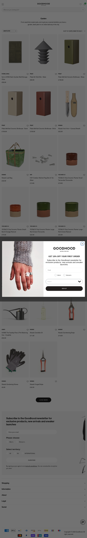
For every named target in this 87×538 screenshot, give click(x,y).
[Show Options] (79, 281)
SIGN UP (64, 288)
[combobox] (62, 281)
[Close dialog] (82, 244)
